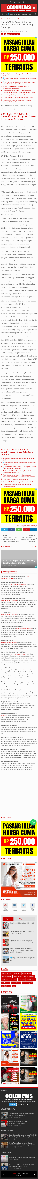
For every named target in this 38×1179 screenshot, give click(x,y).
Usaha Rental (6, 986)
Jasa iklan (4, 715)
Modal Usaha (31, 980)
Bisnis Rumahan (29, 976)
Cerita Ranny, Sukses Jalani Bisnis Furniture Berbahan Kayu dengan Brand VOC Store (22, 1144)
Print (10, 34)
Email (17, 34)
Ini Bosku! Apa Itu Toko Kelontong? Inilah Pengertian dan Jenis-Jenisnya (22, 941)
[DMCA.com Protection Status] (19, 1104)
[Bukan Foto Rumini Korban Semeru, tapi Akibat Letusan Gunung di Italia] (19, 559)
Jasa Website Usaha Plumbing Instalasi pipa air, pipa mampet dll (22, 1114)
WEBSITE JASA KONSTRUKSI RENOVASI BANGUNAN (19, 1122)
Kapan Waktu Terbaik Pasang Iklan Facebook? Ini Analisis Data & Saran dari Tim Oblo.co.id (21, 950)
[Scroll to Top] (34, 1174)
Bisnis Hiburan (6, 973)
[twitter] (15, 2)
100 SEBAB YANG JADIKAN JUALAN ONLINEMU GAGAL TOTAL (21, 1165)
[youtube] (23, 2)
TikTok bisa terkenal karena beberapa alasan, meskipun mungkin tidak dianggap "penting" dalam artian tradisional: (19, 92)
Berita (17, 525)
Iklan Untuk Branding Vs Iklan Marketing (22, 1157)
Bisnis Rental (17, 976)
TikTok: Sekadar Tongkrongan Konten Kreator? (18, 97)
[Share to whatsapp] (19, 529)
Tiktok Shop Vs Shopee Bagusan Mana (15, 95)
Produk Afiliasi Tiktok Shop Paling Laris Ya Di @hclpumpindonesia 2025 (17, 87)
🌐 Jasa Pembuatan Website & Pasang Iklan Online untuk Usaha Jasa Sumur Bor (21, 14)
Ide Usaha (13, 980)
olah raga (34, 525)
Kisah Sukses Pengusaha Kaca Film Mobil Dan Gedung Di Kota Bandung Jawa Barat (23, 1136)
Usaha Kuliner (15, 983)
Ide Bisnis (5, 980)
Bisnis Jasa (16, 973)
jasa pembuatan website (18, 584)
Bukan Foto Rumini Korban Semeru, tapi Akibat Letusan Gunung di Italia (19, 561)
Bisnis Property (6, 976)
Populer (8, 919)
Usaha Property (27, 983)
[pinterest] (19, 2)
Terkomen (30, 919)
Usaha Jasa (5, 983)
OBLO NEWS (13, 1173)
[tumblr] (28, 2)
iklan (14, 986)
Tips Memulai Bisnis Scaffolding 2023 (22, 923)
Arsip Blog (19, 919)
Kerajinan (22, 980)
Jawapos (23, 525)
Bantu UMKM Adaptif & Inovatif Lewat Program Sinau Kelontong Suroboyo (18, 116)
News (28, 525)
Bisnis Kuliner (26, 973)
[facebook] (10, 2)
